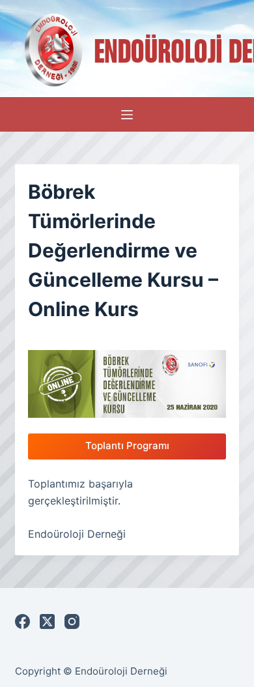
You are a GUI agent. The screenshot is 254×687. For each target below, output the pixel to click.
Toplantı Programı (127, 445)
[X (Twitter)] (47, 621)
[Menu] (127, 115)
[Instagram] (71, 621)
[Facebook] (22, 621)
